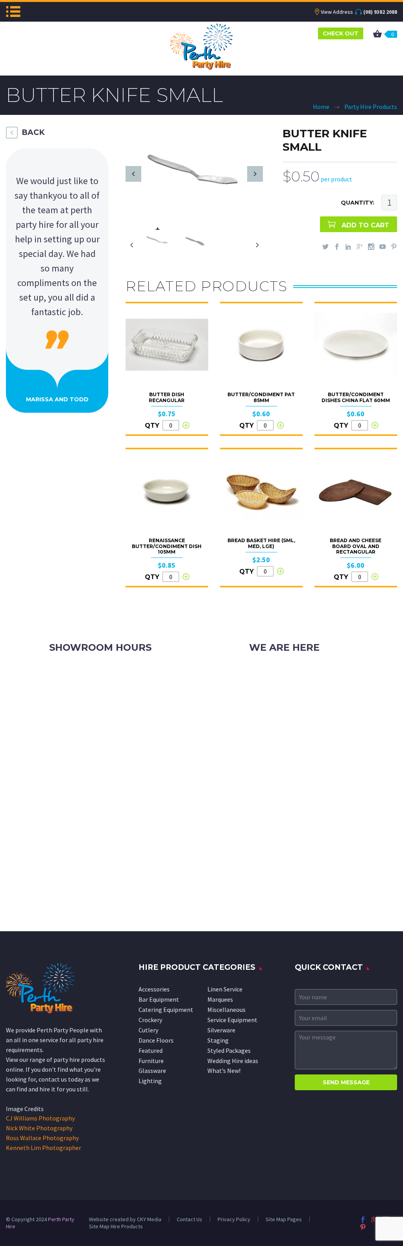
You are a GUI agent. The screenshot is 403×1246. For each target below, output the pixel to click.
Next (255, 174)
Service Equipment (232, 1020)
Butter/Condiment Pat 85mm (261, 397)
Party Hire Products (370, 107)
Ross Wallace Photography (42, 1138)
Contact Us (189, 1219)
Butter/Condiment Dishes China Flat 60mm (356, 397)
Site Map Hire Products (116, 1226)
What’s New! (223, 1070)
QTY (152, 425)
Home (321, 107)
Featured (151, 1050)
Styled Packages (229, 1050)
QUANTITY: (357, 202)
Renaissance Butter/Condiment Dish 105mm (167, 546)
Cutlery (148, 1030)
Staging (218, 1040)
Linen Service (224, 989)
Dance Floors (156, 1040)
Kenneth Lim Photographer (43, 1148)
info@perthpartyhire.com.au (306, 690)
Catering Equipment (166, 1009)
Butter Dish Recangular (167, 397)
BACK (33, 132)
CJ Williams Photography (40, 1118)
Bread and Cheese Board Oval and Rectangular (355, 546)
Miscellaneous (226, 1009)
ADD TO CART (365, 225)
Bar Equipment (159, 999)
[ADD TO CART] (185, 425)
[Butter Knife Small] (194, 173)
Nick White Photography (39, 1128)
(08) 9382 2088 (380, 11)
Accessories (154, 989)
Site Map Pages (284, 1219)
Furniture (151, 1061)
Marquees (220, 999)
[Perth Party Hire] (201, 46)
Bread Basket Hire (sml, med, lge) (261, 543)
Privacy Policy (234, 1219)
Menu (13, 11)
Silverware (221, 1030)
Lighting (150, 1081)
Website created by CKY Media (125, 1219)
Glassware (152, 1070)
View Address (337, 11)
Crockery (150, 1020)
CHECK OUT (341, 33)
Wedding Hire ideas (232, 1061)
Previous (133, 174)
